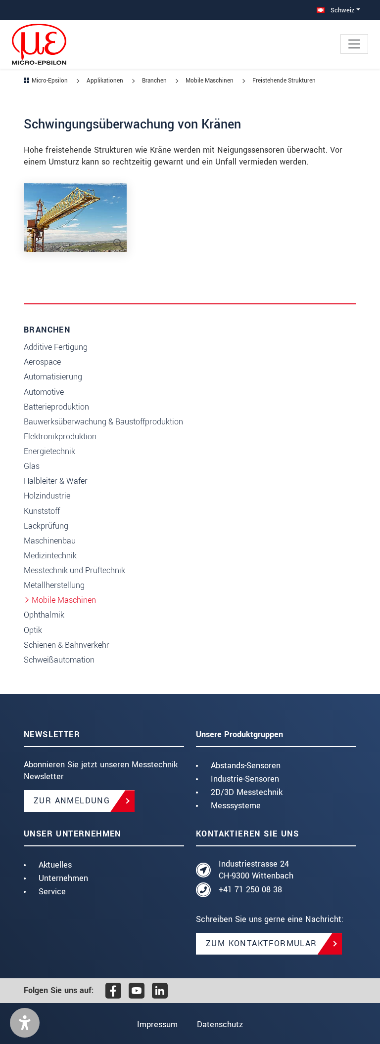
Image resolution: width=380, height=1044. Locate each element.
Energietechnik (49, 451)
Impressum (157, 1024)
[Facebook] (113, 991)
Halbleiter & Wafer (56, 481)
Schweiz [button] (341, 10)
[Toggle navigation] (354, 44)
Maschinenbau (50, 540)
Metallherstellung (54, 585)
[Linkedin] (160, 991)
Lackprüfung (46, 526)
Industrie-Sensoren (245, 779)
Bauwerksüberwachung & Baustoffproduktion (103, 421)
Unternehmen (63, 878)
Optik (33, 630)
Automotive (44, 392)
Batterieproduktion (56, 407)
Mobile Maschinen (64, 600)
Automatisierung (53, 376)
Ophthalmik (44, 615)
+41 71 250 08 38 (250, 889)
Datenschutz (220, 1024)
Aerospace (42, 362)
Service (52, 891)
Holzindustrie (47, 495)
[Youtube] (136, 991)
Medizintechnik (50, 555)
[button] (25, 1023)
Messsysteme (236, 805)
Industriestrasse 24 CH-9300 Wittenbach (256, 869)
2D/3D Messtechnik (247, 792)
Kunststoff (42, 511)
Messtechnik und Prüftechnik (74, 570)
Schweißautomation (59, 660)
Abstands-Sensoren (246, 765)
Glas (32, 466)
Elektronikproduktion (60, 436)
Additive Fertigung (56, 347)
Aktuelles (55, 865)
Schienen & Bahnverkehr (66, 645)
